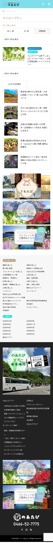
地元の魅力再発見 (9, 307)
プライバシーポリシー (34, 405)
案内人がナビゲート (33, 288)
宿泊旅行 (29, 304)
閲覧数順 (42, 31)
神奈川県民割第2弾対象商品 (36, 301)
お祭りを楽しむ (32, 281)
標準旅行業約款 (32, 416)
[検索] (43, 4)
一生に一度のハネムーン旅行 (14, 438)
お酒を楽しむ (8, 288)
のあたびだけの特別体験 (35, 272)
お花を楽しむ (31, 275)
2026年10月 (7, 321)
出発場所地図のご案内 (12, 410)
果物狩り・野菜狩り (10, 278)
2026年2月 (30, 334)
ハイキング (7, 291)
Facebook (22, 530)
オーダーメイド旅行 (10, 425)
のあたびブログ (32, 424)
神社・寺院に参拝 (33, 284)
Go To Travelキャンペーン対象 (14, 297)
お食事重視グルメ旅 (10, 275)
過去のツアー (8, 337)
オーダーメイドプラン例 (13, 450)
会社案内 (29, 420)
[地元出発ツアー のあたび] (11, 4)
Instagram (26, 530)
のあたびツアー (8, 401)
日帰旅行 (6, 310)
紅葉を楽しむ (8, 281)
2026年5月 (30, 331)
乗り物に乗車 (8, 268)
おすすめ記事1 (14, 84)
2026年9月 (7, 324)
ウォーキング (31, 291)
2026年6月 (7, 327)
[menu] (49, 4)
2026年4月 (7, 331)
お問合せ (29, 401)
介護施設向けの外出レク (13, 442)
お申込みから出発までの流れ (14, 406)
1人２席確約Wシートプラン (14, 418)
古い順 (26, 31)
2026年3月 (30, 327)
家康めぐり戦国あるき (34, 268)
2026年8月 (30, 321)
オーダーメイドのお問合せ (14, 454)
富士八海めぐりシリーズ (12, 301)
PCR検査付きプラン (10, 304)
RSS (31, 530)
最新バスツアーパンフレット (14, 414)
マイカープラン (32, 307)
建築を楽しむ (8, 265)
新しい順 (10, 31)
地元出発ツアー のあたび (20, 538)
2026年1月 (7, 334)
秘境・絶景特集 (32, 278)
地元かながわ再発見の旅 (12, 294)
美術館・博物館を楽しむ (12, 284)
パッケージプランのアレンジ (14, 446)
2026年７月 (30, 324)
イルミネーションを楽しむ (12, 272)
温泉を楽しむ (31, 265)
